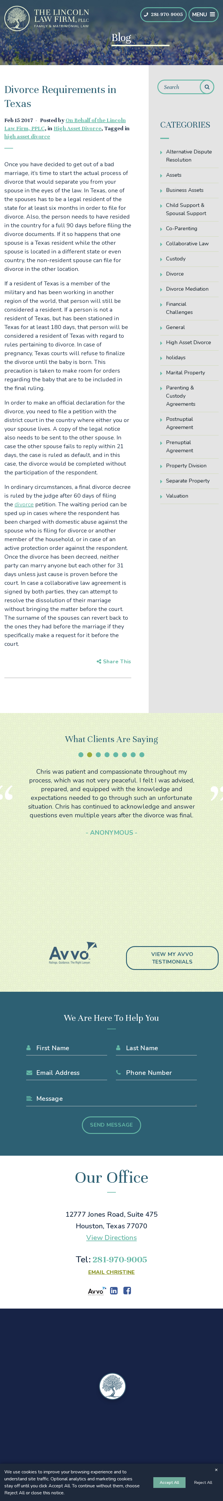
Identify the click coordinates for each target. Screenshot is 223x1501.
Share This (116, 661)
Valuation (177, 495)
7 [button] (133, 755)
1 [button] (81, 755)
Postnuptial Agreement (179, 423)
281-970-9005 (167, 14)
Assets (173, 174)
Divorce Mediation (187, 288)
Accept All (169, 1482)
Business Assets (185, 190)
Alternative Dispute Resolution (189, 155)
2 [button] (90, 755)
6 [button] (124, 755)
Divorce (175, 273)
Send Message (111, 1124)
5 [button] (116, 755)
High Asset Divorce (78, 128)
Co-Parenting (181, 228)
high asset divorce (27, 136)
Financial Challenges (179, 308)
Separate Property (188, 480)
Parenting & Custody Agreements (180, 396)
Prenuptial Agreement (179, 446)
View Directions (111, 1237)
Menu (199, 14)
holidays (176, 357)
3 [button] (98, 755)
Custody (176, 258)
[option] (111, 802)
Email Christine (111, 1272)
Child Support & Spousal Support (186, 209)
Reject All (203, 1482)
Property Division (186, 465)
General (175, 327)
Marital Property (185, 372)
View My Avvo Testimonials (172, 958)
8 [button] (142, 755)
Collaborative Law (187, 243)
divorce (24, 504)
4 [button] (107, 755)
